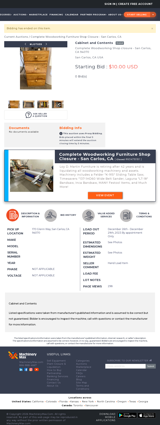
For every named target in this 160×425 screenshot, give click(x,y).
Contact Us (54, 382)
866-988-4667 (28, 365)
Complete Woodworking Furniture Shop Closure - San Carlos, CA (76, 36)
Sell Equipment (56, 360)
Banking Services (57, 376)
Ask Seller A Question (40, 115)
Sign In (110, 4)
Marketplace (38, 14)
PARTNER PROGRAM (93, 14)
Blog (79, 379)
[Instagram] (31, 369)
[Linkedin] (21, 369)
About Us (114, 14)
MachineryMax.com (31, 362)
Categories (83, 360)
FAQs (79, 373)
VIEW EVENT (105, 195)
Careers (80, 376)
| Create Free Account (134, 4)
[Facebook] (26, 369)
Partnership (54, 373)
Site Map (81, 382)
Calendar (71, 14)
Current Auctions (16, 36)
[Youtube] (36, 369)
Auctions (19, 14)
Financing (56, 14)
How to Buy (54, 370)
